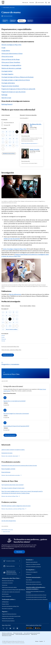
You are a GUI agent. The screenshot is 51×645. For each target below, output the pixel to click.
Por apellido (4, 128)
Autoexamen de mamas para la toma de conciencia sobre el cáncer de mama (19, 465)
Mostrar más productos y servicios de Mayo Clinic (13, 508)
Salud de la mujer (6, 97)
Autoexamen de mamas (6, 453)
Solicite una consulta (8, 355)
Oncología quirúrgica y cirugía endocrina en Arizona (15, 80)
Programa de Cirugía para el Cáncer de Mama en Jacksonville (18, 89)
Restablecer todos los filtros (9, 153)
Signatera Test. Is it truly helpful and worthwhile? (14, 401)
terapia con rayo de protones (12, 238)
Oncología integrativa (7, 74)
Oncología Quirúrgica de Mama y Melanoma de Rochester (17, 77)
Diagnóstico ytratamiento (13, 21)
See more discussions (10, 435)
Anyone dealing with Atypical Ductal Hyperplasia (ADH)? (16, 426)
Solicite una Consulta (8, 16)
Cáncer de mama (11, 12)
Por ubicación (4, 119)
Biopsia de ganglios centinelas (8, 468)
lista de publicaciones (15, 294)
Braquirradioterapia (5, 472)
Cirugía (3, 47)
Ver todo (3, 340)
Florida (2, 337)
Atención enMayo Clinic (30, 21)
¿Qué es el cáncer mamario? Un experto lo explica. (13, 449)
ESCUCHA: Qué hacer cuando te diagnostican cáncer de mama (15, 505)
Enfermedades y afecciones (8, 7)
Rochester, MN (7, 125)
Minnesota (3, 339)
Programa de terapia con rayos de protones (13, 92)
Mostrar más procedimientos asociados (10, 475)
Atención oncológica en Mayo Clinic (11, 44)
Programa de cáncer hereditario (10, 86)
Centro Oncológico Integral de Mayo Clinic (14, 249)
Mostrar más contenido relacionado (9, 456)
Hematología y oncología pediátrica (11, 65)
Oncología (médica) (6, 71)
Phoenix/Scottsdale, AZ (9, 122)
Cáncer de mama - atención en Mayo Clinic (11, 349)
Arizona (3, 335)
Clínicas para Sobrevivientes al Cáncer (12, 53)
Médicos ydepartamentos (22, 21)
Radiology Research (6, 104)
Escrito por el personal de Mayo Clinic (10, 346)
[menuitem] (5, 21)
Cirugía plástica (5, 50)
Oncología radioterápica (8, 83)
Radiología (4, 94)
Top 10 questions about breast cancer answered (12, 484)
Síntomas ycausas (5, 21)
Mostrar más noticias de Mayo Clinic (9, 496)
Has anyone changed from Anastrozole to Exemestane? (16, 413)
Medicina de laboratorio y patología (11, 68)
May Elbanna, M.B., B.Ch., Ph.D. (35, 125)
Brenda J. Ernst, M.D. (34, 149)
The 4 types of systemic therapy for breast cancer (12, 488)
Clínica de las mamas (7, 56)
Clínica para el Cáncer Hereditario (10, 62)
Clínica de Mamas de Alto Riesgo (10, 59)
